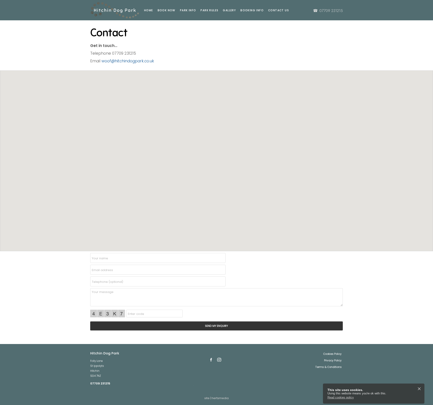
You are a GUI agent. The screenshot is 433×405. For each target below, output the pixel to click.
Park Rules (209, 10)
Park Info (188, 10)
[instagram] (219, 360)
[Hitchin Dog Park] (110, 10)
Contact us (278, 10)
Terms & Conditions (328, 367)
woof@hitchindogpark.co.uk (127, 61)
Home (148, 10)
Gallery (229, 10)
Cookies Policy (332, 354)
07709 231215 (328, 10)
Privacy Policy (333, 360)
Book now (166, 10)
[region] (216, 161)
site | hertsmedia (216, 398)
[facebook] (211, 360)
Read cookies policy (340, 397)
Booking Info (252, 10)
